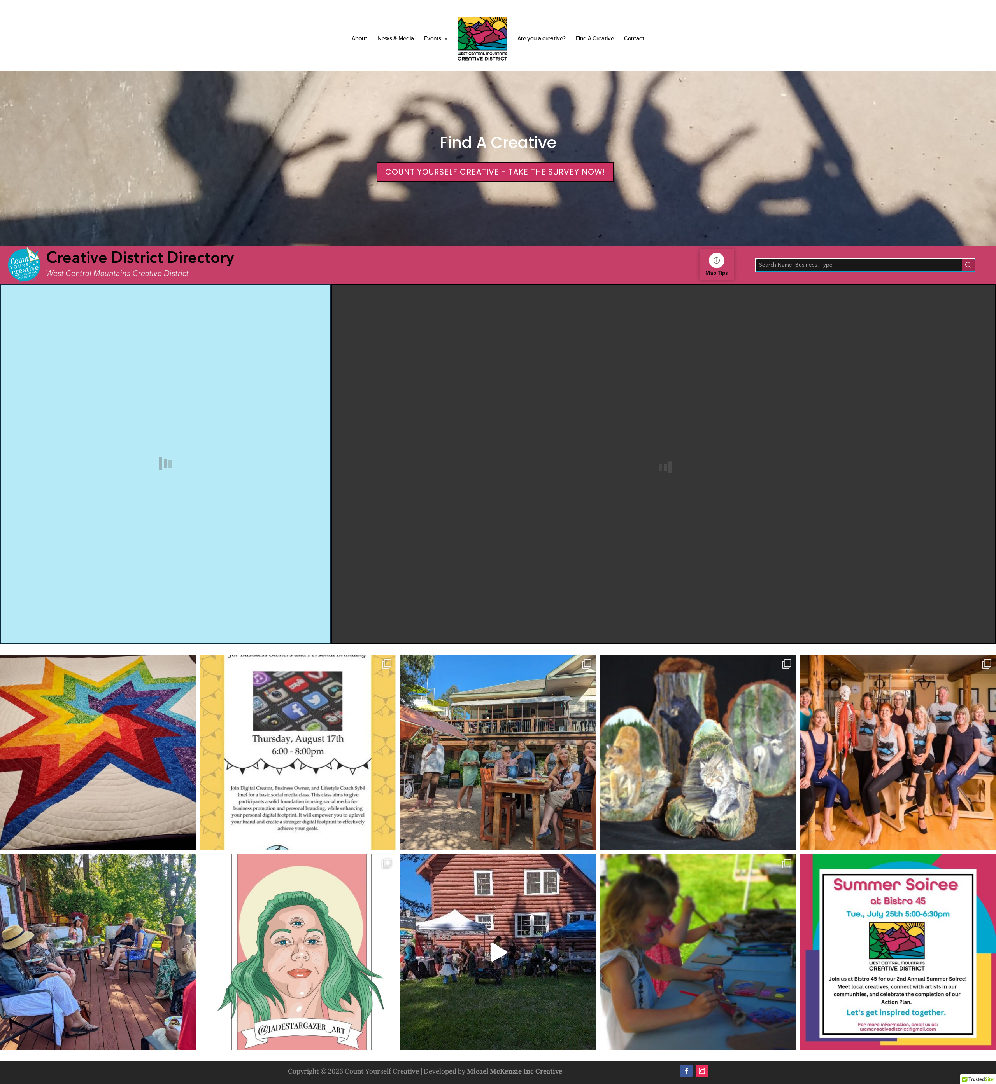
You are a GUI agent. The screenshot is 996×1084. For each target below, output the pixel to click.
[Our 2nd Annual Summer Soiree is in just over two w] (98, 952)
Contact (634, 39)
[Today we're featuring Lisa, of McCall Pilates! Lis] (898, 752)
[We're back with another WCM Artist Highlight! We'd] (98, 752)
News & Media (395, 39)
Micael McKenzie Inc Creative (514, 1071)
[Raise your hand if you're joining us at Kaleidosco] (698, 952)
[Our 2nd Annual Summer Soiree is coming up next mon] (898, 952)
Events (432, 39)
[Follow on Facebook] (686, 1071)
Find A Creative (595, 39)
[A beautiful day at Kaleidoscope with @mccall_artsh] (498, 952)
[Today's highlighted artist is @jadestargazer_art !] (298, 952)
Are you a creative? (541, 39)
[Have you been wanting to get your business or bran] (298, 752)
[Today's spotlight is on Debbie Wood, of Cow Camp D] (698, 752)
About (359, 39)
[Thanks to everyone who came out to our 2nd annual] (498, 752)
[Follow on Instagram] (702, 1071)
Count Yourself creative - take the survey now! (495, 171)
